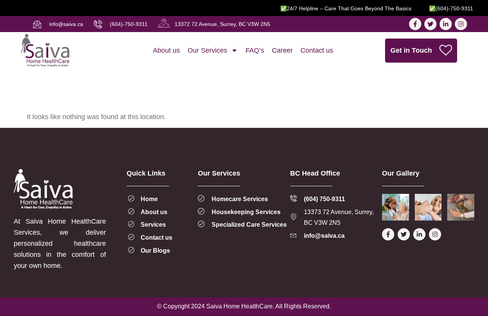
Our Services (207, 50)
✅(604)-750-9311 (447, 8)
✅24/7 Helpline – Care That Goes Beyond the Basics (342, 8)
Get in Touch (411, 50)
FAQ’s (255, 50)
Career (282, 50)
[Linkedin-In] (446, 24)
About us (166, 50)
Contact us (316, 50)
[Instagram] (461, 24)
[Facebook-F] (415, 24)
